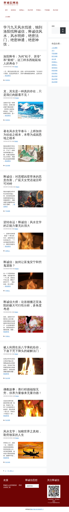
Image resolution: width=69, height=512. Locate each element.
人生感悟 (7, 17)
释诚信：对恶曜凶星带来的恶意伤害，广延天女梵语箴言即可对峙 (22, 180)
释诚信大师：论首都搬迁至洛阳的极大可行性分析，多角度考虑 (22, 305)
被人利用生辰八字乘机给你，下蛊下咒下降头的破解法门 (22, 349)
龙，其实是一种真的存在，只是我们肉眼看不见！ (22, 92)
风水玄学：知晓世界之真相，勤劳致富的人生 (22, 433)
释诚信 (5, 485)
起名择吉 (54, 73)
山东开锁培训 (12, 485)
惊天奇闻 (7, 462)
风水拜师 (30, 10)
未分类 (54, 59)
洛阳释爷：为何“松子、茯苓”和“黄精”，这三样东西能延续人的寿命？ (22, 60)
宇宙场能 (47, 10)
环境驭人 (38, 10)
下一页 (10, 471)
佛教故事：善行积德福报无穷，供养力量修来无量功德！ (22, 391)
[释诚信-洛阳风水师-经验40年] (11, 3)
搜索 (53, 26)
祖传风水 (13, 10)
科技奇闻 (54, 70)
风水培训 (55, 10)
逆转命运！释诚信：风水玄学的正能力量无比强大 (22, 223)
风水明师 (7, 165)
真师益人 (21, 10)
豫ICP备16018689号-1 (37, 509)
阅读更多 (8, 76)
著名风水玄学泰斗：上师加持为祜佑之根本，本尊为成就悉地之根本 (22, 134)
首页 (6, 10)
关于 (53, 51)
